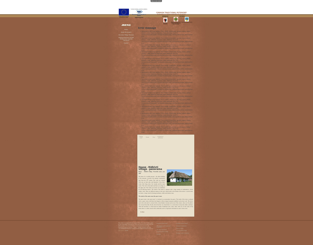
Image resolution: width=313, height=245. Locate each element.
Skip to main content (156, 1)
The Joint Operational (162, 229)
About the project (126, 32)
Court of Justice (179, 228)
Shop (154, 137)
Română (187, 16)
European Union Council (182, 223)
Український (190, 16)
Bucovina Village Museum (126, 35)
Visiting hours (141, 137)
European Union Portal (162, 223)
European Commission (181, 226)
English (193, 16)
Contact (126, 43)
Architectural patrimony (160, 137)
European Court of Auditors (182, 233)
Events (147, 137)
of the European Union (181, 230)
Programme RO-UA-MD (162, 231)
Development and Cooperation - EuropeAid (164, 226)
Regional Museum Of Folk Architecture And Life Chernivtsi (126, 39)
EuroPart (159, 234)
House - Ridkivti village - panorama (150, 168)
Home (126, 29)
